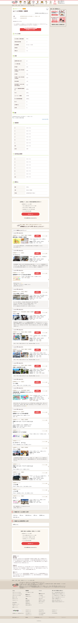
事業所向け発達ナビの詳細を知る (58, 24)
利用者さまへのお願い (42, 600)
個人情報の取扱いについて (38, 617)
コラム (13, 590)
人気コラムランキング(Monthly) (17, 593)
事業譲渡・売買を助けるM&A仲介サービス (58, 601)
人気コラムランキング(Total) (16, 592)
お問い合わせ (41, 598)
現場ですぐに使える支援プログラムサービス (58, 597)
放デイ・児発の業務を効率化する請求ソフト (58, 592)
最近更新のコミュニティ (15, 604)
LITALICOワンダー (41, 611)
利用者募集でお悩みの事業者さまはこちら (41, 13)
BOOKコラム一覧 (14, 598)
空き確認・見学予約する (37, 236)
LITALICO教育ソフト (28, 613)
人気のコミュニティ (15, 605)
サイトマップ (41, 603)
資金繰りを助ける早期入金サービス (57, 600)
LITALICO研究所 (41, 614)
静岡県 (15, 524)
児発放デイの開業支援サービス (56, 598)
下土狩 (15, 515)
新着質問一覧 (27, 601)
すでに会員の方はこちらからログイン (30, 217)
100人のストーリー (15, 600)
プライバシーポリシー (52, 617)
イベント (40, 590)
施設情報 (27, 590)
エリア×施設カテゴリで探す (30, 592)
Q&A (26, 598)
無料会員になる (30, 214)
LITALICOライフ (54, 611)
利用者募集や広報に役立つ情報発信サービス (58, 593)
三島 (21, 515)
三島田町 (41, 515)
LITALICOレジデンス (28, 614)
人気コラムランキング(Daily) (16, 595)
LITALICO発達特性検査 (42, 613)
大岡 (35, 515)
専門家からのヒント (28, 596)
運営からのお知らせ (42, 601)
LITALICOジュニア (28, 611)
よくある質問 (41, 595)
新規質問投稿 (27, 600)
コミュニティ (14, 602)
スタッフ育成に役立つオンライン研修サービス (58, 595)
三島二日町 (16, 517)
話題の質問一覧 (28, 603)
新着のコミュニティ (15, 607)
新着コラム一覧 (14, 597)
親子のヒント (28, 594)
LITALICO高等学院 (54, 613)
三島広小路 (28, 515)
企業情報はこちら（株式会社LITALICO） (18, 613)
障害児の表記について (15, 617)
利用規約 (26, 617)
